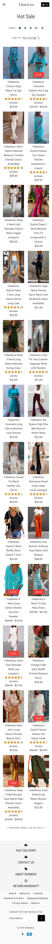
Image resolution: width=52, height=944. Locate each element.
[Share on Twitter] (25, 28)
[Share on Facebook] (20, 28)
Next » (41, 827)
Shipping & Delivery (37, 898)
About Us (25, 893)
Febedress (29, 927)
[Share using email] (42, 28)
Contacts (38, 893)
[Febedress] (26, 4)
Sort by (16, 37)
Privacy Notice (20, 903)
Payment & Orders (14, 898)
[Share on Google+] (36, 28)
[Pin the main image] (31, 28)
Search (12, 893)
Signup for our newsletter (26, 912)
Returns (35, 903)
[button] (13, 99)
